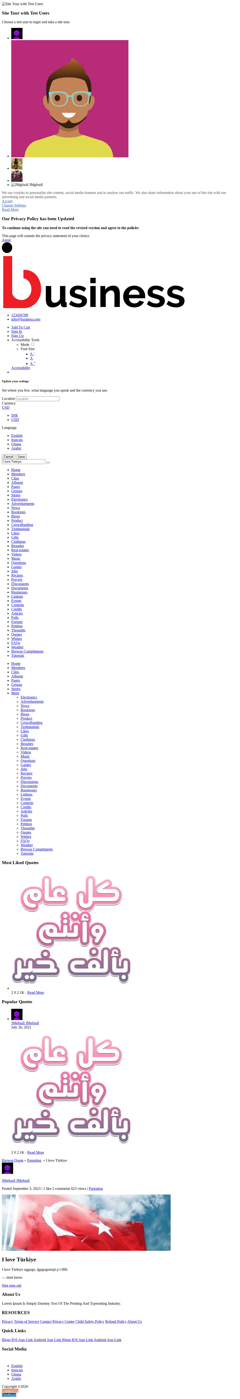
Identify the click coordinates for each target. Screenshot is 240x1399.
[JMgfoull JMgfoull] (16, 33)
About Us (134, 1321)
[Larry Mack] (16, 176)
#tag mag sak (11, 1285)
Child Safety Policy (89, 1321)
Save (21, 456)
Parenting (34, 1160)
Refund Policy (116, 1321)
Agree (6, 240)
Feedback (9, 1395)
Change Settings (14, 205)
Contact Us (10, 1391)
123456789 (19, 315)
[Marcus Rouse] (69, 98)
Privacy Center (63, 1321)
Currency (9, 403)
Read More (10, 210)
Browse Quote (12, 1160)
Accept (7, 201)
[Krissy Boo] (16, 164)
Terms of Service (26, 1321)
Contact (46, 1321)
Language (9, 428)
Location (8, 399)
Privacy (7, 1321)
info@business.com (25, 319)
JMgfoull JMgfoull (25, 1023)
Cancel (8, 456)
